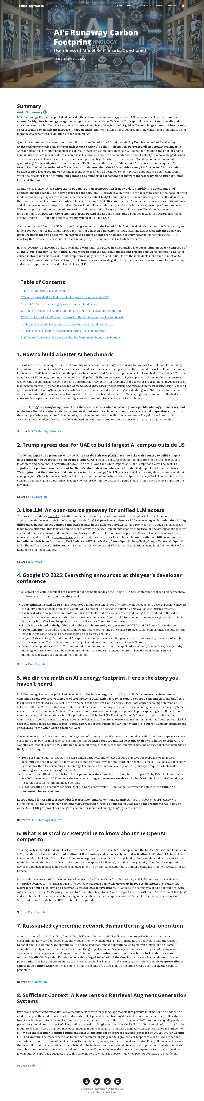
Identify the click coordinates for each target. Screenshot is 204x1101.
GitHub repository (64, 545)
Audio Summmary (30, 112)
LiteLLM (53, 516)
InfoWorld (35, 561)
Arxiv (32, 1065)
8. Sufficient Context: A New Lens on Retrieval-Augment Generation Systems (71, 337)
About (130, 5)
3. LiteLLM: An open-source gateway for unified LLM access (60, 304)
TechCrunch (36, 664)
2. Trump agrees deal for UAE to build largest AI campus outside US (65, 297)
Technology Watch (30, 6)
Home (119, 5)
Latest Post (144, 5)
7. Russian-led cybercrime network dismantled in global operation (63, 330)
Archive (160, 5)
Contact (172, 5)
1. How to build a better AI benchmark (45, 290)
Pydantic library (64, 537)
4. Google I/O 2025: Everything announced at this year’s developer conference (72, 310)
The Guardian (37, 496)
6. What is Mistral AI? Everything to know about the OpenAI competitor (67, 324)
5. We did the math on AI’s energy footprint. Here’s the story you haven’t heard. (72, 317)
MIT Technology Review (45, 431)
